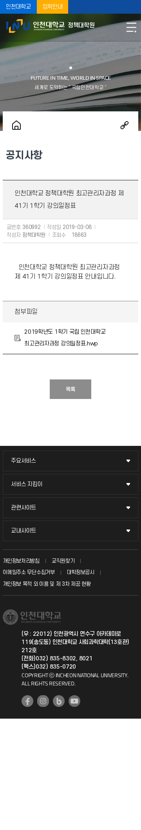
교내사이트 (23, 531)
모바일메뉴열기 (131, 27)
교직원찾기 (63, 561)
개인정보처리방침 (21, 561)
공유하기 (124, 125)
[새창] (27, 701)
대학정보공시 (80, 572)
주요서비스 (23, 461)
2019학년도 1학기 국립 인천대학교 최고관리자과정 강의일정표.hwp (64, 338)
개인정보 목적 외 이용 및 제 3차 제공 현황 (47, 584)
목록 (70, 389)
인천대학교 (18, 7)
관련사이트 (23, 507)
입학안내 (53, 7)
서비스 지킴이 (26, 484)
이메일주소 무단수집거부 (28, 572)
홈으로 (16, 125)
